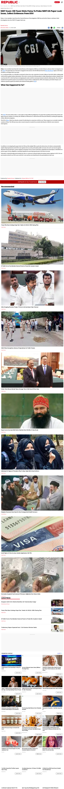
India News (3, 227)
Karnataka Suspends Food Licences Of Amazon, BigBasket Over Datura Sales (20, 594)
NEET (4, 70)
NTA (35, 81)
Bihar (46, 70)
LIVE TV (57, 2)
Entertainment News (5, 604)
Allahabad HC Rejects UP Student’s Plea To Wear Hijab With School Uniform (20, 471)
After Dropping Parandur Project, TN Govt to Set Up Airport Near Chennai (19, 307)
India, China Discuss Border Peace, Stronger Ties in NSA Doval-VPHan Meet (20, 389)
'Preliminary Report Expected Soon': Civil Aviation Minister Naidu (19, 627)
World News (3, 514)
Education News (5, 27)
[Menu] (61, 2)
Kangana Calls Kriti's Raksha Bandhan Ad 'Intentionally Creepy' (18, 602)
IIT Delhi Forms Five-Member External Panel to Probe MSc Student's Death (20, 266)
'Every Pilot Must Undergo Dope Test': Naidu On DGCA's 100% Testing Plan (19, 225)
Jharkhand (50, 70)
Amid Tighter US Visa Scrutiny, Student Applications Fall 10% (16, 553)
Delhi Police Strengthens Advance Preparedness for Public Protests (18, 348)
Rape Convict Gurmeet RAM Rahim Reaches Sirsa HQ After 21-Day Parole (19, 430)
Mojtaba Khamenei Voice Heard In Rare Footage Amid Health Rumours (19, 512)
